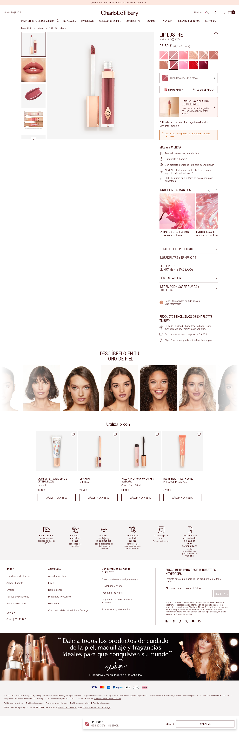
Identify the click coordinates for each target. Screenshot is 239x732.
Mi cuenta (53, 603)
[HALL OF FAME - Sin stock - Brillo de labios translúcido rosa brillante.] (163, 55)
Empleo (10, 589)
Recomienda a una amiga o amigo (120, 579)
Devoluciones (55, 589)
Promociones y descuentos (116, 609)
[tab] (33, 44)
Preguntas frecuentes (59, 596)
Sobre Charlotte (15, 583)
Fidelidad (198, 12)
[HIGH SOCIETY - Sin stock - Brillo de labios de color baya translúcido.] (173, 65)
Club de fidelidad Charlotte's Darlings (68, 610)
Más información (173, 303)
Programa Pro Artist (112, 592)
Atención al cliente (58, 576)
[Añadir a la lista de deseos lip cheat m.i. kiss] (115, 434)
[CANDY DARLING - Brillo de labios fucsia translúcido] (183, 65)
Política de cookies (17, 603)
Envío (51, 583)
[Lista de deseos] (215, 12)
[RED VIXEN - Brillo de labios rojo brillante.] (193, 65)
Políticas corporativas (80, 703)
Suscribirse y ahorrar (112, 585)
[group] (177, 216)
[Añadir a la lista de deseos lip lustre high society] (216, 33)
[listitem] (39, 21)
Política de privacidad (18, 596)
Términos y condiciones (56, 703)
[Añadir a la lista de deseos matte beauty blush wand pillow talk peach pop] (199, 434)
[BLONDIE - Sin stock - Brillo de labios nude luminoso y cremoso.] (203, 55)
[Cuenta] (207, 12)
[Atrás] (208, 190)
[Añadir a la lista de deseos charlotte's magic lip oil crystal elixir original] (73, 434)
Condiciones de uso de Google (97, 707)
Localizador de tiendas (18, 576)
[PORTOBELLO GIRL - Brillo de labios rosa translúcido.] (183, 55)
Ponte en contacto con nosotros (107, 698)
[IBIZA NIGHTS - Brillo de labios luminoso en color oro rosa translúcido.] (193, 55)
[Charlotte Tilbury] (119, 12)
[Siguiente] (216, 190)
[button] (223, 12)
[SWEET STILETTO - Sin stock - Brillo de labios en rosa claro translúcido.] (213, 55)
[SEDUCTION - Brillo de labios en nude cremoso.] (163, 65)
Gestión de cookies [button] (101, 703)
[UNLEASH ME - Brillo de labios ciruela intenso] (203, 65)
